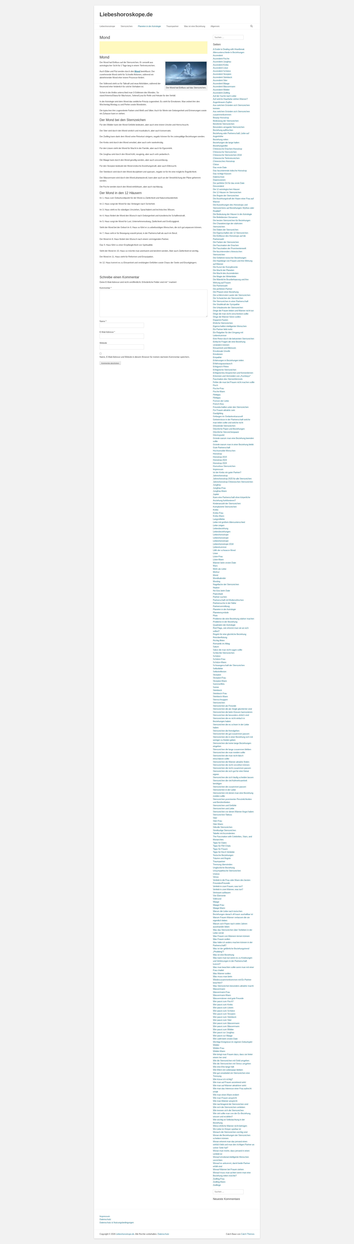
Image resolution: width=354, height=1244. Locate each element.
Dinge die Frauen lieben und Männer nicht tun (233, 310)
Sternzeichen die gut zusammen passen (231, 734)
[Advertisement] (153, 47)
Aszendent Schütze (222, 71)
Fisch (215, 385)
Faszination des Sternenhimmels (228, 379)
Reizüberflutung (220, 637)
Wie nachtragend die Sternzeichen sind (230, 1104)
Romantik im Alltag (221, 643)
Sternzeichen (126, 26)
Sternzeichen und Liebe (223, 808)
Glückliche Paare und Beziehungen (229, 429)
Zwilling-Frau (218, 1179)
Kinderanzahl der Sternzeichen (227, 503)
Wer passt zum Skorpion (224, 1014)
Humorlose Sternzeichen (224, 466)
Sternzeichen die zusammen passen (229, 787)
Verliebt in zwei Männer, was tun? (228, 889)
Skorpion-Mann (220, 681)
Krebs (215, 510)
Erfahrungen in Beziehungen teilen (228, 360)
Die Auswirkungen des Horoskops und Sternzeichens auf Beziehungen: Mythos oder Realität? (233, 208)
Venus (216, 877)
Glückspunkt (218, 435)
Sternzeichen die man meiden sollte (229, 752)
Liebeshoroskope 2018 (223, 544)
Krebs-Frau (218, 513)
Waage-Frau (218, 905)
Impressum (218, 469)
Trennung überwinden (222, 864)
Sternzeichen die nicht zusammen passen (232, 768)
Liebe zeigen (218, 525)
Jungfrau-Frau (219, 488)
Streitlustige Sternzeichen (224, 830)
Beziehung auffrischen (223, 130)
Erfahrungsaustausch (222, 363)
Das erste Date (220, 167)
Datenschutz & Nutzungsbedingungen (117, 1222)
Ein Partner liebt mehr (222, 329)
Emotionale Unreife (221, 351)
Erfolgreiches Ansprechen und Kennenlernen (233, 373)
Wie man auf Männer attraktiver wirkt (229, 1085)
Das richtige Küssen (222, 173)
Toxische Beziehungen (223, 855)
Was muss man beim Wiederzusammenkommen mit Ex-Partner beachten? (232, 979)
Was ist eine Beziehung (194, 26)
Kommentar (106, 288)
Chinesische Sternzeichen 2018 (227, 155)
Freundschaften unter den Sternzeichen (230, 407)
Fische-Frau (218, 388)
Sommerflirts (219, 684)
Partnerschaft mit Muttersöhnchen (228, 600)
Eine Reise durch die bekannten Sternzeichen (233, 338)
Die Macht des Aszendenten (225, 273)
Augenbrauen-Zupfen (222, 102)
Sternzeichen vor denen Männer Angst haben (233, 811)
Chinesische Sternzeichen (225, 152)
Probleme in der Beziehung (225, 622)
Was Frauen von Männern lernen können (231, 936)
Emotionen (218, 354)
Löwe (215, 553)
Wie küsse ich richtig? (223, 1079)
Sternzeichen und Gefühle (224, 805)
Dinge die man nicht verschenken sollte (230, 314)
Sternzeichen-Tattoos (222, 814)
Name (103, 321)
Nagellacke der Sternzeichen (226, 584)
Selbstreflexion (219, 671)
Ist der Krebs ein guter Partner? (227, 472)
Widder (216, 1045)
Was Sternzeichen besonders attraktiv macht (233, 986)
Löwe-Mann (218, 559)
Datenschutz (218, 177)
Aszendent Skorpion (222, 74)
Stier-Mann (218, 824)
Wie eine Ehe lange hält (223, 1067)
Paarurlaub (218, 594)
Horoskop (217, 454)
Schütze (216, 656)
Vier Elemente (219, 895)
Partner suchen (220, 597)
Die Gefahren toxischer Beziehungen (229, 258)
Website (103, 343)
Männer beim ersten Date (224, 562)
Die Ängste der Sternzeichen (226, 195)
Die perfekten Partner (222, 289)
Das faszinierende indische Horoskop (230, 170)
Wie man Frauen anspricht (225, 1098)
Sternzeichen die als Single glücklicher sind (232, 709)
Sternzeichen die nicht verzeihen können (231, 765)
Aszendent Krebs (221, 65)
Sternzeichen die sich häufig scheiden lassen (233, 777)
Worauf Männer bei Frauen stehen (228, 1169)
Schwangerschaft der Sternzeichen (229, 665)
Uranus (216, 874)
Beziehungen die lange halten (226, 142)
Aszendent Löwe (220, 68)
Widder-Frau (218, 1048)
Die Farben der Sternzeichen (226, 242)
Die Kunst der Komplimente (225, 267)
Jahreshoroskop (220, 475)
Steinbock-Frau (220, 693)
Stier (215, 818)
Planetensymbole (221, 612)
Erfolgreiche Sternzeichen (224, 370)
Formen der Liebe (221, 401)
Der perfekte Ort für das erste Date (228, 183)
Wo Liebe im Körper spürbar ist (227, 1129)
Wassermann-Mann (222, 995)
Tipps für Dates (220, 843)
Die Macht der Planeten (223, 270)
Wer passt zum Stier (222, 1020)
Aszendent (218, 55)
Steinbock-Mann (220, 696)
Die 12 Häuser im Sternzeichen (227, 192)
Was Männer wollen (222, 973)
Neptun (216, 587)
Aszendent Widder (221, 90)
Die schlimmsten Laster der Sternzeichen (231, 295)
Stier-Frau (217, 821)
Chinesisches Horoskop (224, 161)
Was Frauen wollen (221, 939)
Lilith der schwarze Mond (224, 550)
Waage (216, 902)
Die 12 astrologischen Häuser (226, 189)
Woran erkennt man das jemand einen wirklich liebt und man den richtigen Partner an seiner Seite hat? (233, 1144)
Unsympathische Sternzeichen (227, 870)
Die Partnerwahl (220, 285)
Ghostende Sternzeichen (224, 426)
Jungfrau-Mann (220, 491)
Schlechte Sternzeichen (223, 653)
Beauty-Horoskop (221, 117)
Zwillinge (217, 1185)
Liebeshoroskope (107, 26)
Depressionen (219, 180)
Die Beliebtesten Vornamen (225, 217)
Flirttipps (217, 394)
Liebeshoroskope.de (126, 14)
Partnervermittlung (221, 606)
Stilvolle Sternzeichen (222, 827)
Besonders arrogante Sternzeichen (228, 127)
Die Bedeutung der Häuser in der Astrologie (232, 214)
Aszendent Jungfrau (222, 61)
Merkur (216, 572)
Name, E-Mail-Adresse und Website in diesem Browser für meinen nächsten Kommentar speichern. (145, 357)
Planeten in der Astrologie (149, 26)
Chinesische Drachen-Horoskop (227, 149)
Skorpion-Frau (219, 678)
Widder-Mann (219, 1051)
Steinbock (217, 690)
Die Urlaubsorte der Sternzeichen (228, 307)
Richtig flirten (219, 640)
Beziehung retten (220, 139)
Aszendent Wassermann (224, 86)
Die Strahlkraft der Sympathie (226, 304)
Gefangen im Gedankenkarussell (228, 416)
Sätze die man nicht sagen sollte (227, 650)
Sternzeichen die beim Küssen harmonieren (232, 712)
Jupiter (216, 494)
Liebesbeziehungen (221, 531)
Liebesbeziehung (220, 528)
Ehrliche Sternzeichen (223, 323)
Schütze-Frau (219, 659)
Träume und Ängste (222, 858)
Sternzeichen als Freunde (224, 706)
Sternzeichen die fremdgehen (226, 731)
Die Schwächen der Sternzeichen (228, 298)
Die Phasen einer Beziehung (226, 292)
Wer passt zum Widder (223, 1029)
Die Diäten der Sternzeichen (225, 229)
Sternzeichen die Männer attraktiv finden (231, 762)
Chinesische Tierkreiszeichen (226, 158)
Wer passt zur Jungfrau (223, 1032)
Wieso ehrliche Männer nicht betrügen (230, 1126)
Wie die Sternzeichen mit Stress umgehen (232, 1063)
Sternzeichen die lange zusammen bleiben (232, 749)
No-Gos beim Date (221, 590)
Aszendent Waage (221, 83)
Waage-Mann (219, 908)
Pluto (215, 615)
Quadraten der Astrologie (224, 625)
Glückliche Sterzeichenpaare (226, 432)
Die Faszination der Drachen (226, 245)
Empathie (217, 357)
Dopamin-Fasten (220, 320)
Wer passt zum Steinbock (224, 1017)
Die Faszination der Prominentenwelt (229, 248)
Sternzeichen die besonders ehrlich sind (231, 715)
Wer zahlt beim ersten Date (225, 1039)
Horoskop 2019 (220, 457)
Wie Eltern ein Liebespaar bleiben (228, 1070)
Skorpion (217, 675)
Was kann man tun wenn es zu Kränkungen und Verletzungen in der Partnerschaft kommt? (232, 961)
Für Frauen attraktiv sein (224, 410)
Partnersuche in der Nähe (224, 603)
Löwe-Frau (218, 556)
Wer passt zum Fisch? (223, 1001)
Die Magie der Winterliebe (224, 276)
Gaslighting (218, 413)
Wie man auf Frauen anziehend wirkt (229, 1082)
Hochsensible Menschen (224, 450)
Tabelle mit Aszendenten (224, 833)
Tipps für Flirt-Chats (222, 846)
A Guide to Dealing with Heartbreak (228, 49)
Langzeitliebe (219, 519)
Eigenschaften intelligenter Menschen (230, 326)
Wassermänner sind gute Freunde (228, 998)
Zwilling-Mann (219, 1182)
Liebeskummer (220, 547)
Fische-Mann (219, 391)
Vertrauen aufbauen (222, 892)
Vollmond (217, 899)
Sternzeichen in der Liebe (224, 790)
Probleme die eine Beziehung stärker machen (233, 619)
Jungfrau (217, 485)
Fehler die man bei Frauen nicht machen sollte (233, 382)
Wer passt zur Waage (222, 1035)
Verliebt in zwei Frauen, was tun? (228, 886)
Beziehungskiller (220, 146)
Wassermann (219, 989)
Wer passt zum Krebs (223, 1004)
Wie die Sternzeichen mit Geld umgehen (231, 1060)
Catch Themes (247, 1234)
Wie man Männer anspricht (225, 1101)
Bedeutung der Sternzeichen (226, 121)
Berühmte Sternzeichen (223, 124)
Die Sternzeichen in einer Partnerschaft (230, 301)
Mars (215, 566)
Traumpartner (172, 26)
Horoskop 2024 (220, 463)
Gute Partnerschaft (221, 447)
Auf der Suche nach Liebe (224, 96)
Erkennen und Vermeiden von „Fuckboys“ (232, 376)
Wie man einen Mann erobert (226, 1095)
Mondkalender (219, 578)
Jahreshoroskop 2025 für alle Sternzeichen (232, 478)
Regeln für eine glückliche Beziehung (229, 634)
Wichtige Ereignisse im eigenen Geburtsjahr (232, 1042)
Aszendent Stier (220, 80)
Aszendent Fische (221, 58)
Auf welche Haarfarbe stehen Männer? (230, 99)
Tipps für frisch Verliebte (224, 852)
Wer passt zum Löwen (223, 1007)
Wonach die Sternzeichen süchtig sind (230, 1132)
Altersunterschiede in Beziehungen (228, 52)
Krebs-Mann (218, 516)
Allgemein (215, 26)
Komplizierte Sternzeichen (225, 506)
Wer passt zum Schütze (224, 1011)
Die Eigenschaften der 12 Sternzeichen (230, 233)
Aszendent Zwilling (221, 93)
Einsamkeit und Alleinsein (224, 348)
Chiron (216, 164)
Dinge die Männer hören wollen (227, 317)
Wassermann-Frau (221, 992)
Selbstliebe (218, 668)
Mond (215, 575)
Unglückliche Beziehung (224, 867)
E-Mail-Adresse (107, 332)
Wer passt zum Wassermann (226, 1023)
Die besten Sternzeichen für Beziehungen (231, 220)
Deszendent (218, 186)
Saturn (216, 646)
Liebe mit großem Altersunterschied (229, 522)
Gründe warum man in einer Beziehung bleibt (233, 444)
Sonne (216, 687)
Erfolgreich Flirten (221, 366)
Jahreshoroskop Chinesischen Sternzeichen (233, 482)
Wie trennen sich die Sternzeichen (228, 1110)
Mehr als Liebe (219, 569)
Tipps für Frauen (220, 849)
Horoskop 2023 (220, 460)
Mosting (216, 581)
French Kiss (218, 404)
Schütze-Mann (219, 662)
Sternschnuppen (220, 699)
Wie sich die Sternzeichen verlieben (229, 1107)
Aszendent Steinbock (222, 77)
